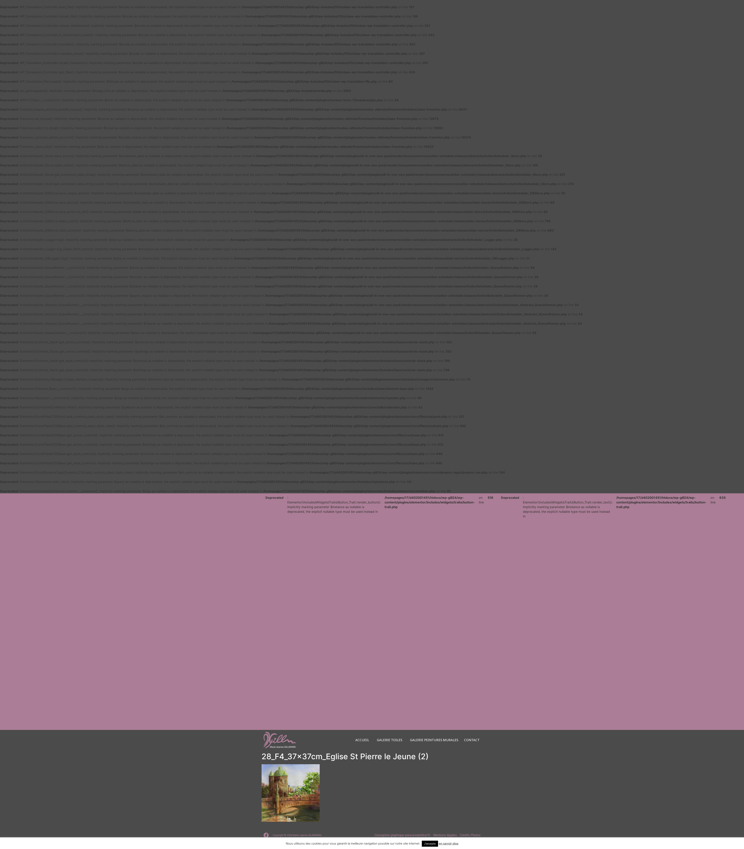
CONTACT (472, 740)
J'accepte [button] (430, 843)
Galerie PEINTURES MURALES (434, 740)
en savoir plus (448, 843)
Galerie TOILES (389, 740)
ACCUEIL (362, 740)
